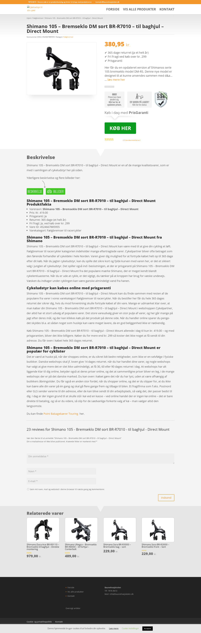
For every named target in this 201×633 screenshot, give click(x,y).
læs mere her (116, 79)
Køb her (120, 128)
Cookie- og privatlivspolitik (39, 621)
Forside (113, 9)
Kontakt (166, 9)
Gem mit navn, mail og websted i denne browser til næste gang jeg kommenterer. (67, 489)
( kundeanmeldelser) (131, 140)
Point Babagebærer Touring (60, 414)
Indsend (166, 497)
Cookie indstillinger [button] (130, 628)
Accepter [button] (147, 628)
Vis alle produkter (139, 9)
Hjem (29, 18)
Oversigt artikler (73, 608)
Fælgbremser (38, 18)
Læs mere (114, 628)
